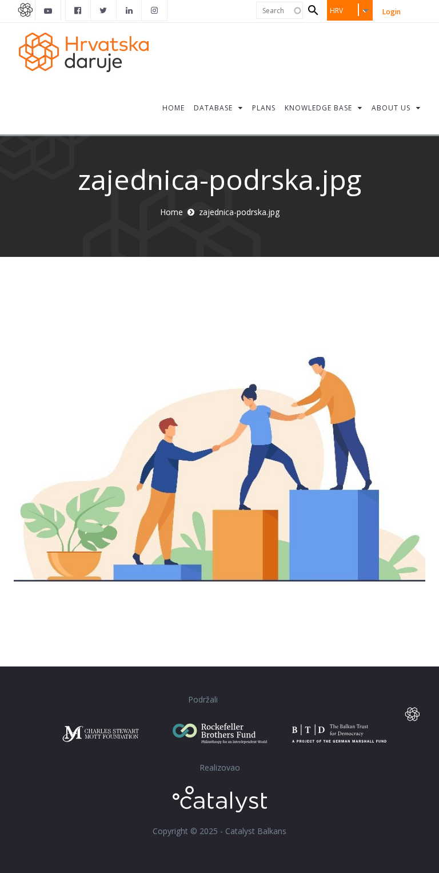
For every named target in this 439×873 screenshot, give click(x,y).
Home (171, 212)
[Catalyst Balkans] (78, 10)
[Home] (88, 51)
